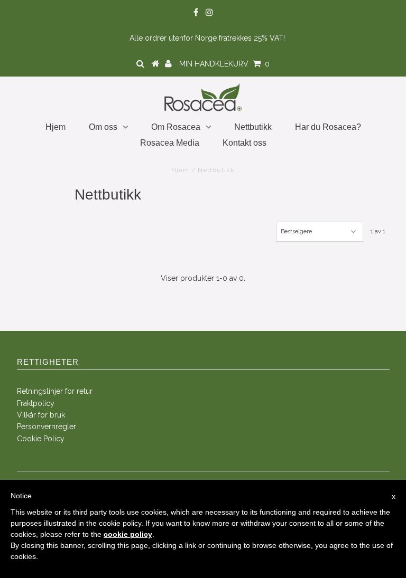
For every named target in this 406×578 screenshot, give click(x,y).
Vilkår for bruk (41, 415)
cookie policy (128, 534)
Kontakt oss (244, 142)
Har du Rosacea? (328, 126)
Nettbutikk (253, 126)
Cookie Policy (40, 438)
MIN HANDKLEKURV (224, 64)
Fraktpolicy (35, 403)
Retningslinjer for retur (55, 391)
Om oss (103, 126)
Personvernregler (46, 426)
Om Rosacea (175, 126)
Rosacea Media (169, 142)
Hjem (55, 126)
